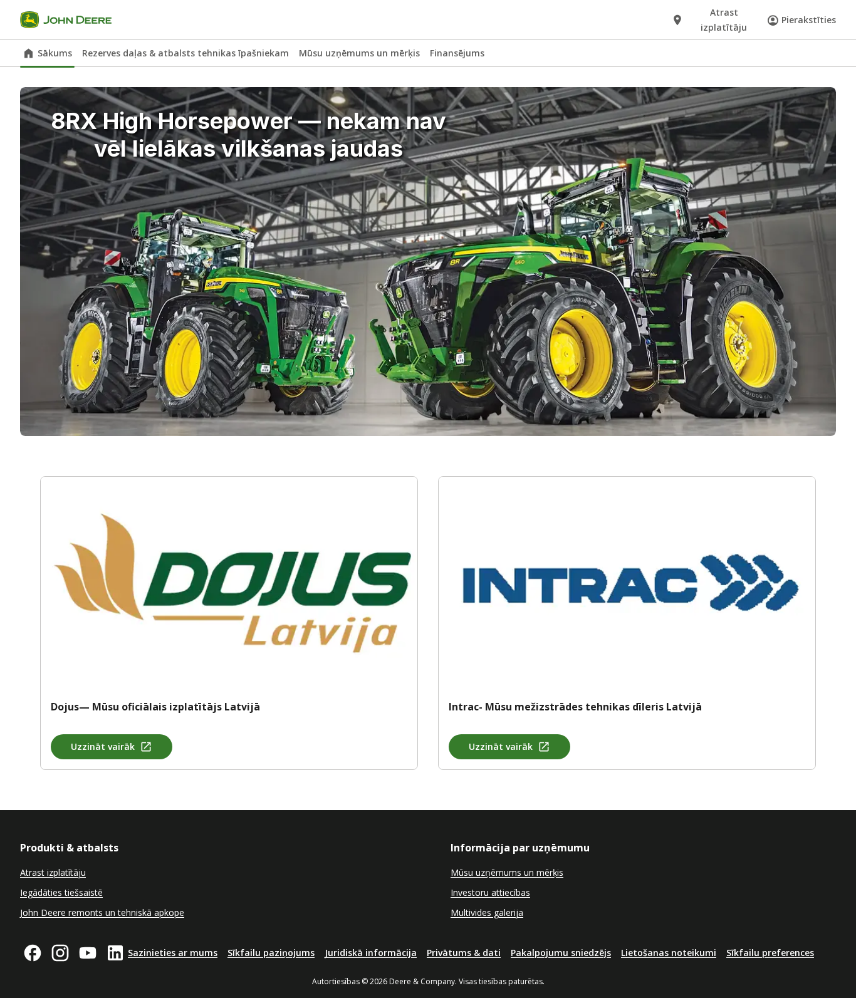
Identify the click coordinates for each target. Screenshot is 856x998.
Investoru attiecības (490, 892)
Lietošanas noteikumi (668, 953)
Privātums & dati (464, 953)
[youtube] (87, 952)
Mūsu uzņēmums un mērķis (359, 53)
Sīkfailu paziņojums (271, 953)
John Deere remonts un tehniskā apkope (102, 912)
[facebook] (32, 952)
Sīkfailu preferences (770, 953)
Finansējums (457, 53)
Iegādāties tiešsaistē (61, 892)
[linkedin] (115, 952)
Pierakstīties (808, 20)
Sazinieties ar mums (172, 953)
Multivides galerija (487, 912)
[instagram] (60, 952)
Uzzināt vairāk (103, 746)
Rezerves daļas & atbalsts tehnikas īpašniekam (185, 53)
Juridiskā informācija (371, 953)
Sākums (55, 53)
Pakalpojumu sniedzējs (561, 953)
